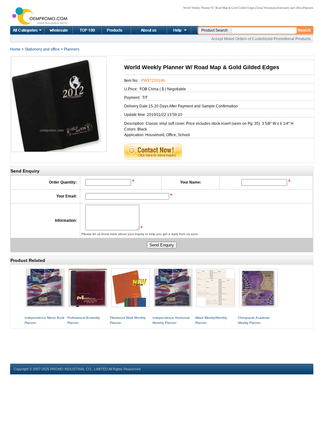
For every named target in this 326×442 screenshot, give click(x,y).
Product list (108, 30)
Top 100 (80, 30)
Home (51, 30)
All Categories (27, 30)
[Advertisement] (162, 343)
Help (177, 30)
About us (141, 30)
